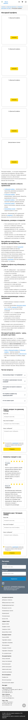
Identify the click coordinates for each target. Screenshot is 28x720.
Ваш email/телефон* (8, 420)
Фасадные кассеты (6, 608)
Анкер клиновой (6, 658)
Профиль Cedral (6, 626)
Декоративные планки (14, 142)
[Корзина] (22, 2)
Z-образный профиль (14, 111)
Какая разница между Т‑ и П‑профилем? (12, 374)
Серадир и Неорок (6, 648)
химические (7, 309)
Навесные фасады (11, 6)
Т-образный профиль (14, 80)
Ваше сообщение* (7, 428)
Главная (3, 6)
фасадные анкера (21, 305)
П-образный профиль (14, 49)
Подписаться (14, 578)
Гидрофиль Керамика (7, 642)
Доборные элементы (7, 600)
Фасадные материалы (7, 597)
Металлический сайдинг (8, 682)
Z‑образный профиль (9, 203)
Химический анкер (6, 669)
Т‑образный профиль (9, 189)
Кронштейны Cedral (7, 632)
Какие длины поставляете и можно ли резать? (12, 387)
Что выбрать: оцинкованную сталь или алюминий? (12, 381)
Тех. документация (6, 653)
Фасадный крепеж (6, 656)
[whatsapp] (17, 2)
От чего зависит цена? (8, 400)
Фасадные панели (6, 634)
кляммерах (10, 215)
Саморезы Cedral (6, 629)
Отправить (12, 449)
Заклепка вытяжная (7, 672)
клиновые (14, 307)
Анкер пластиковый (7, 661)
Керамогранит (5, 613)
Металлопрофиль (6, 674)
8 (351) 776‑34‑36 (22, 353)
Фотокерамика (5, 645)
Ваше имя (4, 564)
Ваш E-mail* (5, 570)
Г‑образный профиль (9, 199)
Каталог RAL (5, 618)
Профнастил (5, 677)
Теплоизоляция (6, 616)
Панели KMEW (5, 637)
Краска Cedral (5, 624)
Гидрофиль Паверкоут (7, 650)
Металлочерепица (6, 680)
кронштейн (20, 246)
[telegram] (20, 2)
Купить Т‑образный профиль (11, 350)
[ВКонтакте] (3, 583)
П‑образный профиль (9, 194)
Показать (14, 37)
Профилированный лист (8, 605)
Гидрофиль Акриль (6, 640)
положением (15, 443)
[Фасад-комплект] (26, 2)
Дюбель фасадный (6, 666)
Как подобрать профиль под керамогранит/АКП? (10, 394)
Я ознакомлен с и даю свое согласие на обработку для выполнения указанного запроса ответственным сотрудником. (14, 445)
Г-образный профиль (14, 18)
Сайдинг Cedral (5, 621)
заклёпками (10, 259)
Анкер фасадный (6, 664)
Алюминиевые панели (7, 610)
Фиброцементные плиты (8, 602)
